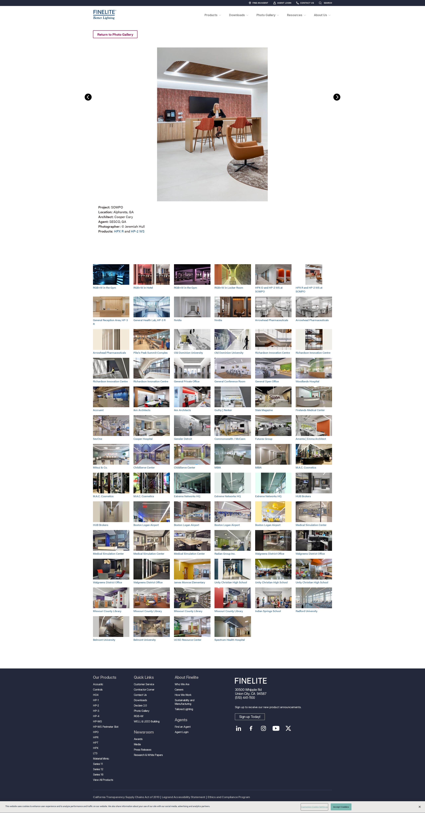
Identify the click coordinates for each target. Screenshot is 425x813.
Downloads (140, 700)
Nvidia (177, 320)
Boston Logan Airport (146, 525)
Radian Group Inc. (224, 553)
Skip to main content (12, 8)
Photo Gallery (141, 710)
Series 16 (98, 774)
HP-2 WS (137, 231)
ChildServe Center (144, 467)
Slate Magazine (264, 410)
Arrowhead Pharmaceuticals (271, 320)
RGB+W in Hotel (143, 287)
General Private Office (186, 381)
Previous (88, 97)
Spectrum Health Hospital (229, 640)
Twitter (288, 728)
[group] (212, 139)
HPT (95, 742)
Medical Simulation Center (311, 525)
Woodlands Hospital (307, 381)
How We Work (183, 695)
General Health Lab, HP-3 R (149, 320)
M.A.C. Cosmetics (306, 467)
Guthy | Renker (223, 410)
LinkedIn (238, 728)
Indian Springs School (268, 611)
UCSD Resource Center (187, 640)
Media (137, 744)
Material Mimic (101, 758)
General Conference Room (229, 381)
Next (336, 97)
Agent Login (284, 3)
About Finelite (187, 677)
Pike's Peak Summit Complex (150, 352)
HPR (95, 737)
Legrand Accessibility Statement (183, 797)
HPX (95, 748)
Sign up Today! (249, 717)
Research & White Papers (148, 755)
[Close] (419, 806)
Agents (181, 720)
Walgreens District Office (269, 553)
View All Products (103, 779)
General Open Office (267, 381)
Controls (98, 689)
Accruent (98, 410)
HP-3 (96, 710)
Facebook (251, 728)
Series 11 (98, 764)
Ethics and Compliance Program (229, 797)
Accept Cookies (341, 806)
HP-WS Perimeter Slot (105, 726)
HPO (96, 732)
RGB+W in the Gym (104, 287)
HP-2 (96, 705)
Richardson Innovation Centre (272, 352)
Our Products (104, 677)
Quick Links (144, 677)
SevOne (97, 439)
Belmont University (104, 640)
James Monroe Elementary (189, 582)
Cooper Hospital (143, 439)
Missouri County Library (107, 611)
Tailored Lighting (184, 709)
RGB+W (138, 716)
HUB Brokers (303, 496)
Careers (179, 689)
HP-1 (96, 700)
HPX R (119, 231)
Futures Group (263, 439)
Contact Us (307, 3)
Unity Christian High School (230, 582)
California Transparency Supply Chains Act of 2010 (126, 797)
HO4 (96, 695)
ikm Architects (141, 410)
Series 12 (98, 769)
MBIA (217, 467)
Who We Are (182, 684)
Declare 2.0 (140, 705)
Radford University (306, 611)
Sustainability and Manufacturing (184, 701)
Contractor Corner (144, 689)
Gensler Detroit (183, 439)
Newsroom (144, 732)
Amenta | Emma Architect (311, 439)
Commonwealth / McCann (229, 439)
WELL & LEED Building (147, 721)
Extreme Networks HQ (187, 496)
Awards (138, 739)
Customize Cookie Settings (314, 806)
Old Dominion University (188, 352)
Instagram (263, 728)
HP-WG (97, 721)
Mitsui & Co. (100, 467)
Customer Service (144, 684)
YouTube (276, 728)
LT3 (95, 753)
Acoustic (98, 684)
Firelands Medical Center (310, 410)
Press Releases (142, 749)
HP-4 (96, 716)
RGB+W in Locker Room (228, 287)
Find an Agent (260, 3)
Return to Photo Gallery (115, 34)
